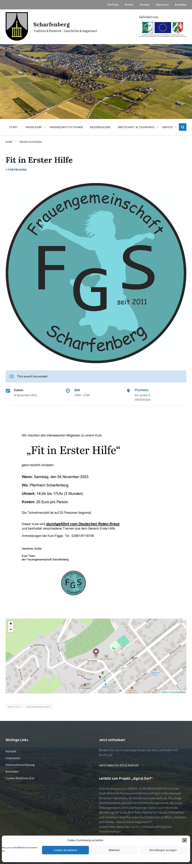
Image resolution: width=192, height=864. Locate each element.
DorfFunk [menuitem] (112, 4)
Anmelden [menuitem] (180, 4)
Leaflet (164, 691)
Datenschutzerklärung (20, 765)
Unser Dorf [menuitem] (33, 127)
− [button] (11, 629)
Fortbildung (17, 169)
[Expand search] (182, 127)
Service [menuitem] (167, 127)
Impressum (13, 758)
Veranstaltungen (30, 141)
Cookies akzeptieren (65, 850)
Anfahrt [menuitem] (129, 4)
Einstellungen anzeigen (163, 850)
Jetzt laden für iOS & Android (118, 765)
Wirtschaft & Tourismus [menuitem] (136, 127)
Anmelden (12, 771)
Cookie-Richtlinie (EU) (20, 778)
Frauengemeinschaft (38, 706)
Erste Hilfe (14, 706)
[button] (184, 840)
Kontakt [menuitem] (144, 4)
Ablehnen (114, 850)
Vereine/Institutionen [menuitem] (66, 127)
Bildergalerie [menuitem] (100, 127)
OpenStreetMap (178, 691)
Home (9, 141)
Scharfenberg (52, 24)
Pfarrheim (141, 390)
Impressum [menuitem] (162, 4)
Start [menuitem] (13, 127)
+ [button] (11, 623)
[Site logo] (17, 39)
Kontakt (11, 751)
